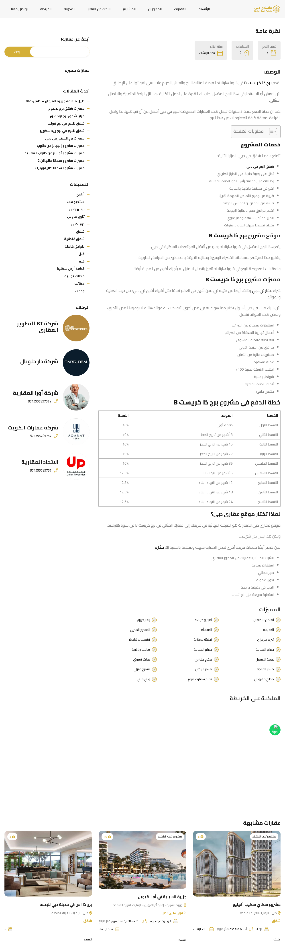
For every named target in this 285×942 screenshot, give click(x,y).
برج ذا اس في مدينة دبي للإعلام (65, 904)
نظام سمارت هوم (200, 679)
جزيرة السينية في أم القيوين (162, 896)
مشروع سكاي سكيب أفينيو (257, 904)
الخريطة (46, 9)
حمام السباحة (265, 649)
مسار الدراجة (265, 669)
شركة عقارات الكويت (33, 428)
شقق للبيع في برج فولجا (66, 123)
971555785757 (40, 436)
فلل (82, 253)
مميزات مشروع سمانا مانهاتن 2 (61, 160)
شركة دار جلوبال (39, 361)
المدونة (69, 9)
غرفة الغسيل (265, 659)
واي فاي (143, 679)
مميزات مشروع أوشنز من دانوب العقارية (54, 153)
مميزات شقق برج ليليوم (66, 108)
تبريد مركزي (265, 639)
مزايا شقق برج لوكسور (67, 116)
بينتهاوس (77, 209)
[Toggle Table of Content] (271, 131)
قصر (82, 261)
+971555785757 (39, 401)
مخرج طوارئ (203, 659)
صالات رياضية (141, 649)
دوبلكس (78, 224)
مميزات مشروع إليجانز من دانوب (61, 145)
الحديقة (268, 629)
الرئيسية (204, 9)
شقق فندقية (74, 239)
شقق (80, 231)
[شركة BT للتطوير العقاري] (76, 328)
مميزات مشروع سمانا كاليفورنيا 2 (60, 168)
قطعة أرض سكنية (71, 268)
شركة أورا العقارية (35, 393)
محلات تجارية (74, 276)
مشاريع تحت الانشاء (264, 836)
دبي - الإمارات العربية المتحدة (258, 913)
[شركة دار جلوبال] (76, 362)
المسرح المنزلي (140, 629)
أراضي (80, 194)
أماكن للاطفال (263, 620)
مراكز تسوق (141, 659)
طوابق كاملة (75, 246)
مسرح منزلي (142, 669)
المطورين (155, 9)
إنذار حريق (143, 620)
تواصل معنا (19, 9)
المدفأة (206, 629)
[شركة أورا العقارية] (76, 397)
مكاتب (79, 283)
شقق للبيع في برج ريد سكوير (62, 130)
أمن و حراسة (203, 620)
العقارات (180, 9)
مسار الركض (203, 669)
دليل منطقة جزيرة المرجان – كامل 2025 (55, 101)
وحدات (80, 291)
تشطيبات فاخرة (139, 639)
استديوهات (76, 202)
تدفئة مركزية (203, 639)
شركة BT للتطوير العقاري (37, 326)
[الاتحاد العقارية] (76, 466)
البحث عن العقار (99, 9)
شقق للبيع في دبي (260, 166)
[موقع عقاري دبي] (267, 8)
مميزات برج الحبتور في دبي (65, 138)
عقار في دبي (262, 290)
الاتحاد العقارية (39, 462)
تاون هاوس (76, 216)
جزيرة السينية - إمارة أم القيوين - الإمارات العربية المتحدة (148, 905)
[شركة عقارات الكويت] (76, 431)
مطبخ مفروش (264, 679)
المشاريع (129, 9)
